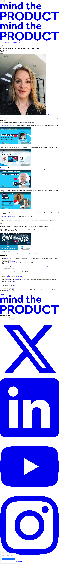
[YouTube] (29, 495)
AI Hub (4, 42)
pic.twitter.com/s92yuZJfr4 (18, 276)
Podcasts (6, 42)
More (1, 117)
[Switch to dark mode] (3, 1)
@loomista (5, 279)
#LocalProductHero (8, 258)
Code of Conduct (16, 561)
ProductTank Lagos (2, 169)
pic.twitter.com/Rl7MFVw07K (20, 273)
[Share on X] (2, 51)
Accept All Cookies (8, 558)
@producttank (49, 266)
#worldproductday (14, 273)
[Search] (2, 1)
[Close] (15, 554)
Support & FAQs (21, 561)
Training (14, 42)
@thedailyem (3, 266)
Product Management (3, 46)
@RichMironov (31, 266)
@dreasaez (17, 262)
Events (11, 42)
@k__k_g (12, 258)
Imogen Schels (47, 114)
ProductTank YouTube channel (10, 290)
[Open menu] (1, 1)
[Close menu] (1, 41)
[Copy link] (1, 51)
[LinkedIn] (29, 436)
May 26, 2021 (13, 261)
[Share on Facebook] (3, 51)
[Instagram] (29, 554)
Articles (1, 42)
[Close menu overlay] (0, 21)
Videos (9, 42)
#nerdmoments (9, 273)
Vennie (20, 42)
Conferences (17, 42)
